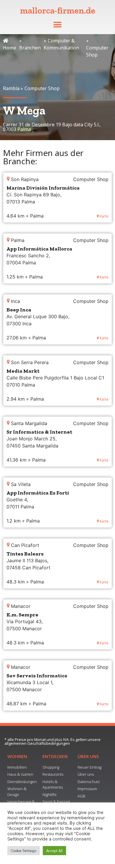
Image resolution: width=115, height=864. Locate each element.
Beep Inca (18, 309)
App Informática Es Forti (37, 493)
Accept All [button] (54, 850)
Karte (104, 216)
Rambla (11, 88)
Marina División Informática (43, 188)
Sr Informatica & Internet (39, 432)
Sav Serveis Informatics (36, 675)
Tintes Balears (25, 553)
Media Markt (23, 371)
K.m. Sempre (22, 614)
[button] (57, 24)
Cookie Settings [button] (23, 850)
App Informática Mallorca (39, 249)
